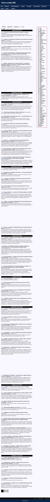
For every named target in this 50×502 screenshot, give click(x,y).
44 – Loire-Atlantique (41, 68)
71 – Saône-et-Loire (41, 95)
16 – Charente (40, 42)
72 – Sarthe (40, 96)
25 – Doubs (40, 51)
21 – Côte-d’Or (40, 47)
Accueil (4, 26)
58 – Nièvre (40, 81)
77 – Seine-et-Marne (41, 101)
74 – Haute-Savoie (41, 98)
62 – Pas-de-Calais (41, 85)
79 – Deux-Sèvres (41, 103)
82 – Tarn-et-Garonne (41, 105)
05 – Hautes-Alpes (41, 32)
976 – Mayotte (40, 122)
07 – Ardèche (40, 34)
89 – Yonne (40, 112)
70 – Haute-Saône (41, 94)
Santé (2, 8)
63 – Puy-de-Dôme (41, 86)
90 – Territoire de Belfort (42, 113)
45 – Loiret (40, 69)
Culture (29, 6)
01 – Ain (39, 27)
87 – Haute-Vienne (41, 110)
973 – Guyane (40, 120)
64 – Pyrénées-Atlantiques (40, 88)
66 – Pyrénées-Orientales (40, 90)
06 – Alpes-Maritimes (41, 33)
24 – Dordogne (40, 50)
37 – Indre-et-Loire (41, 62)
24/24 (2, 6)
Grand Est (9, 26)
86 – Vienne (40, 109)
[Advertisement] (17, 18)
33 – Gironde (40, 58)
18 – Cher (39, 44)
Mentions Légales (40, 498)
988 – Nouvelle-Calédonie (40, 126)
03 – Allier (40, 29)
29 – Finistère (40, 54)
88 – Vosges (40, 111)
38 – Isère (40, 63)
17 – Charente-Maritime (42, 43)
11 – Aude (40, 38)
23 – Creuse (40, 49)
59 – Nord (39, 82)
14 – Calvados (40, 40)
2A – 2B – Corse (41, 46)
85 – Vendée (40, 108)
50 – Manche (40, 74)
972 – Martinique (41, 119)
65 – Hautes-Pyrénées (42, 89)
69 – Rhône (40, 93)
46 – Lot (39, 70)
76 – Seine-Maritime (41, 100)
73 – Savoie (40, 97)
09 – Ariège (40, 36)
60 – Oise (39, 83)
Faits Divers (37, 6)
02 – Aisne (40, 28)
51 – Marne (40, 75)
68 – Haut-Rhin (40, 92)
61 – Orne (39, 84)
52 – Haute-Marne (41, 76)
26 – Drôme (40, 52)
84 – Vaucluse (40, 107)
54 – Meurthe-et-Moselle (42, 78)
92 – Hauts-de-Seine (41, 115)
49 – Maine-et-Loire (41, 73)
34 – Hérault (40, 59)
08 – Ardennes (40, 35)
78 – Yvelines (40, 102)
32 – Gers (39, 57)
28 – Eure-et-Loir (41, 53)
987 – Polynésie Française (41, 124)
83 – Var (39, 106)
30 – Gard (39, 55)
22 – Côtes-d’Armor (41, 48)
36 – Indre (40, 61)
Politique (43, 6)
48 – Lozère (40, 72)
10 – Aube (40, 37)
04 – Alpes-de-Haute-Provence (41, 31)
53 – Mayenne (40, 77)
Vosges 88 (16, 26)
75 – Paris (40, 99)
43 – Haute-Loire (41, 67)
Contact (35, 498)
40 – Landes (40, 65)
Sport (7, 8)
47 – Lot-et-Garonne (41, 71)
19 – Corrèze (40, 45)
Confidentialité (47, 498)
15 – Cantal (40, 41)
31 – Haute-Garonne (41, 56)
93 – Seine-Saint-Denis (42, 116)
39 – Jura (39, 64)
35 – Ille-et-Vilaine (41, 60)
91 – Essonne (40, 114)
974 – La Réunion (41, 121)
